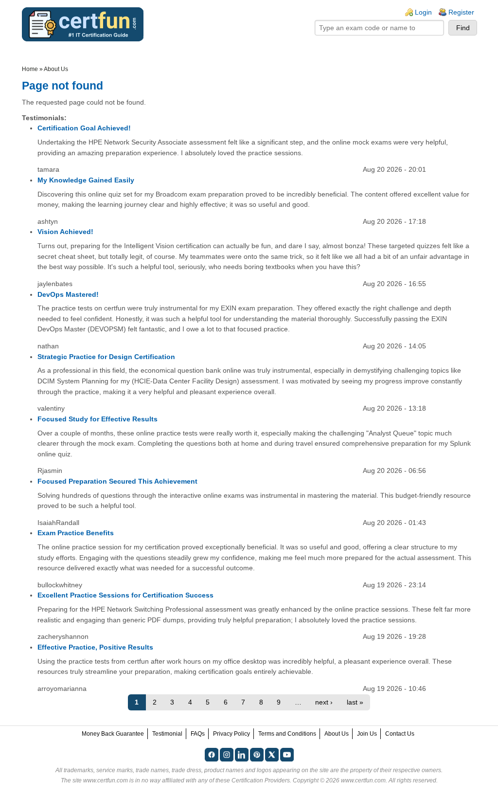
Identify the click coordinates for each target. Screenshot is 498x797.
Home (30, 69)
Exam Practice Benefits (75, 533)
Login (423, 12)
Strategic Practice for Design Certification (106, 357)
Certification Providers (260, 780)
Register (461, 12)
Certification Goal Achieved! (84, 128)
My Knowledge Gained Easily (85, 180)
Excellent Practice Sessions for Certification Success (125, 595)
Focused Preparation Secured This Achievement (117, 481)
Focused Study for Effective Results (97, 419)
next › (324, 702)
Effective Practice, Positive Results (95, 647)
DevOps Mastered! (68, 294)
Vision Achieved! (65, 231)
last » (355, 702)
